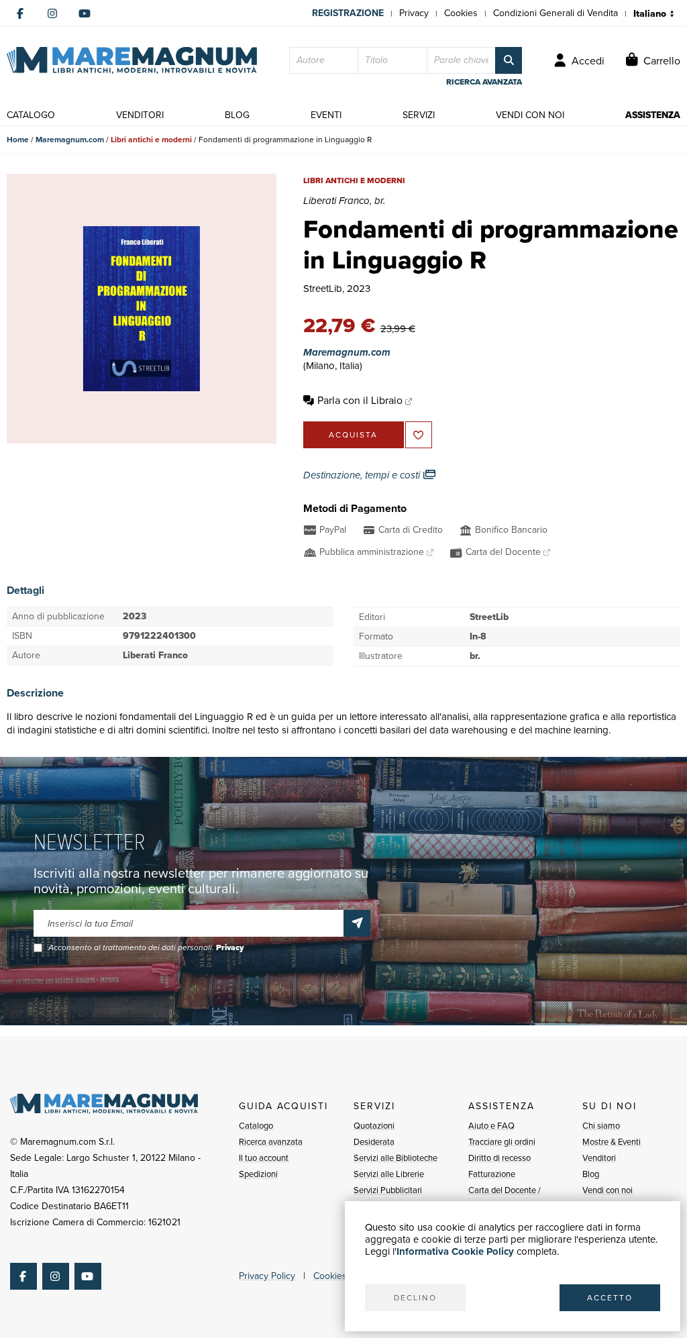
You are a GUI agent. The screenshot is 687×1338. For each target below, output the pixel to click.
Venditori (599, 1157)
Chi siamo (601, 1125)
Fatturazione (491, 1174)
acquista (353, 435)
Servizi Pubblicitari (388, 1190)
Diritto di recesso (499, 1157)
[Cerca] (508, 60)
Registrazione (348, 13)
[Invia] (357, 923)
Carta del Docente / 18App (504, 1198)
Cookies (461, 13)
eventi (326, 115)
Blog (590, 1174)
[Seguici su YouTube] (84, 13)
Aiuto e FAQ (491, 1125)
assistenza (652, 115)
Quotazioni (374, 1125)
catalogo (31, 115)
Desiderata (374, 1141)
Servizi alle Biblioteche (395, 1157)
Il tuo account (263, 1157)
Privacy (414, 13)
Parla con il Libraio (360, 400)
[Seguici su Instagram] (52, 13)
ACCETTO (610, 1298)
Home (18, 140)
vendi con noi (530, 115)
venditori (140, 115)
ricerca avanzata (484, 82)
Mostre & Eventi (611, 1141)
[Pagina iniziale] (132, 60)
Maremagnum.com (70, 140)
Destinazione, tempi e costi (363, 475)
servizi (419, 115)
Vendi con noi (607, 1190)
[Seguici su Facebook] (20, 13)
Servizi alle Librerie (389, 1174)
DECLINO (415, 1298)
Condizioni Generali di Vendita (555, 13)
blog (237, 115)
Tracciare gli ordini (501, 1141)
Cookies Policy (343, 1276)
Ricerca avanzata (271, 1141)
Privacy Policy (267, 1276)
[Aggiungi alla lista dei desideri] (418, 434)
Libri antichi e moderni (151, 140)
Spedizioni (258, 1174)
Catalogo (256, 1125)
